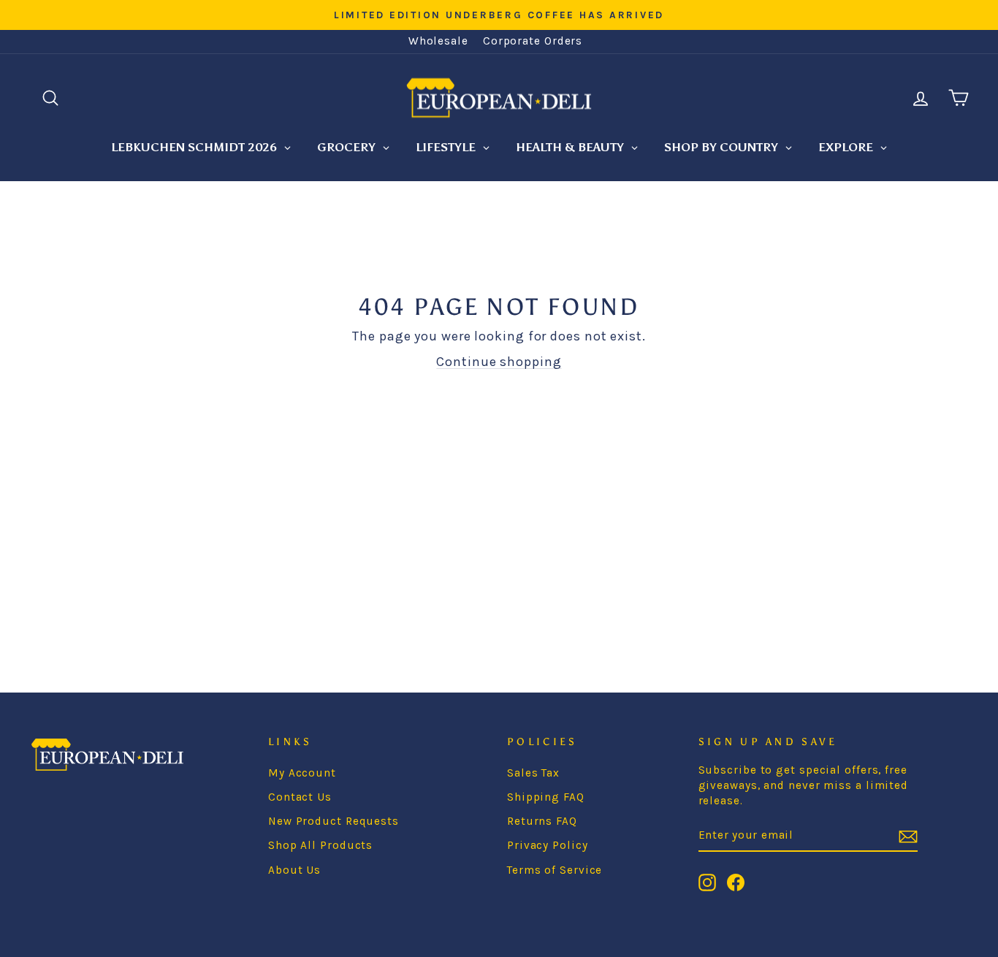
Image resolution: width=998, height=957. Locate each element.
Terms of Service (554, 870)
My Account (302, 772)
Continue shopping (498, 362)
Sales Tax (533, 772)
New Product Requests (333, 821)
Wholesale (438, 40)
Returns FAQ (542, 821)
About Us (294, 870)
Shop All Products (320, 845)
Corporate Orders (532, 40)
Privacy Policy (547, 845)
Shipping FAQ (545, 797)
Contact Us (300, 797)
